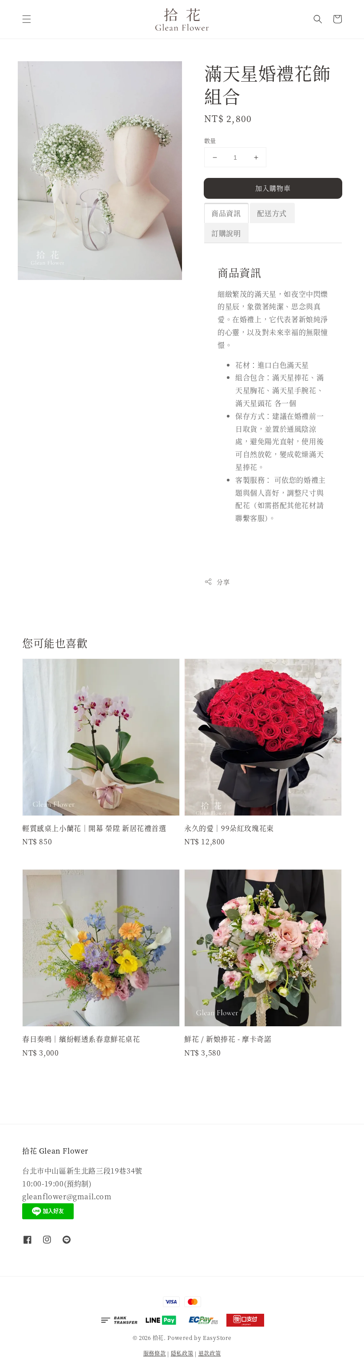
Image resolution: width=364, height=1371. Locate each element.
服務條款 (154, 1353)
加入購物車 (273, 188)
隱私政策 (182, 1353)
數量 (210, 140)
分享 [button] (223, 581)
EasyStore (217, 1337)
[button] (26, 19)
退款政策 (209, 1353)
